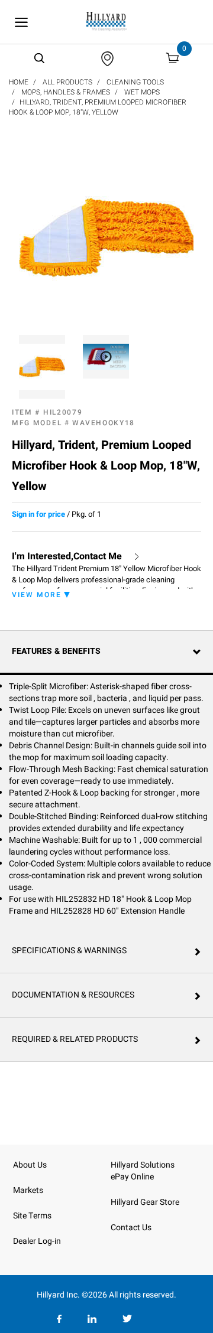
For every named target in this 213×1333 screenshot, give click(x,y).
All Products (67, 82)
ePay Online (132, 1177)
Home (18, 82)
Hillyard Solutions (143, 1165)
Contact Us (131, 1227)
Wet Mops (142, 92)
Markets (28, 1190)
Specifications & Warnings (69, 950)
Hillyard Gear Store (145, 1202)
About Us (30, 1165)
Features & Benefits (56, 651)
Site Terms (32, 1216)
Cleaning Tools (135, 82)
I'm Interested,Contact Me (67, 556)
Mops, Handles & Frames (65, 92)
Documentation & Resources (73, 995)
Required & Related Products (75, 1039)
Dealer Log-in (37, 1241)
